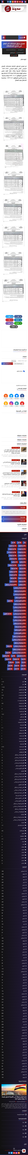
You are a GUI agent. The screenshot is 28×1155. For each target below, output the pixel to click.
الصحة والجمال (21, 656)
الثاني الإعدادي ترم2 (19, 627)
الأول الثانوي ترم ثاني (19, 601)
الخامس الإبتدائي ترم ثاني (18, 640)
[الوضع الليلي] (24, 1151)
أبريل (13, 882)
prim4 (23, 669)
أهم (13, 656)
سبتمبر (13, 902)
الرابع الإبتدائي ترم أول (19, 643)
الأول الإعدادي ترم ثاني (19, 594)
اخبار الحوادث (21, 552)
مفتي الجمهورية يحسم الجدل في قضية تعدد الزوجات (11, 463)
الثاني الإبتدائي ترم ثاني (19, 620)
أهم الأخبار (5, 656)
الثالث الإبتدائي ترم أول (19, 604)
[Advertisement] (14, 25)
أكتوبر (13, 899)
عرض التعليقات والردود (7, 363)
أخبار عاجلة (21, 575)
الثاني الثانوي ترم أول (19, 630)
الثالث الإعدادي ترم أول (19, 611)
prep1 (23, 666)
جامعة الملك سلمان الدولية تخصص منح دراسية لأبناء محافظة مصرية (11, 474)
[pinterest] (20, 2)
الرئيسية (21, 38)
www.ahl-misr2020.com (21, 1101)
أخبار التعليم (12, 52)
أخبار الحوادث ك (11, 552)
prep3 (9, 666)
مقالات (10, 662)
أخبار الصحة (21, 559)
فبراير (13, 888)
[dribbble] (15, 2)
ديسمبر (13, 893)
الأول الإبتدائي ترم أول (10, 585)
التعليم (9, 601)
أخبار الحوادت (21, 549)
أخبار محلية (21, 581)
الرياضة (8, 646)
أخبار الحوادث (11, 549)
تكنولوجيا (16, 659)
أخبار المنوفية (12, 565)
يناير (13, 891)
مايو (13, 880)
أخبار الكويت (21, 565)
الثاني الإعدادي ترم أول (19, 623)
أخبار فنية (13, 578)
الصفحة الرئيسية (20, 52)
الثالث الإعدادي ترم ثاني (19, 614)
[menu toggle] (25, 2)
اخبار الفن (14, 562)
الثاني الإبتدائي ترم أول (19, 617)
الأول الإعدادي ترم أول (19, 591)
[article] (14, 335)
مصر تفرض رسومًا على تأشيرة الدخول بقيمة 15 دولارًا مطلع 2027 (14, 1098)
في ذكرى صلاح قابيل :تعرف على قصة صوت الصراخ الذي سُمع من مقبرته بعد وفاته (12, 451)
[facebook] (8, 2)
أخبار (19, 543)
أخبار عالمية (12, 575)
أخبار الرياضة (21, 555)
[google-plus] (18, 2)
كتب (17, 662)
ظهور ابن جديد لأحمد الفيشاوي (12, 483)
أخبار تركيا (22, 568)
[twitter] (10, 2)
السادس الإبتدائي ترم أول (18, 649)
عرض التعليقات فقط (18, 363)
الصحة (7, 653)
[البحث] (2, 2)
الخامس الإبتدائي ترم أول (18, 636)
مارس (13, 885)
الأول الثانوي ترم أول (19, 598)
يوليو (13, 874)
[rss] (13, 2)
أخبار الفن (22, 562)
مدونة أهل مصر (8, 1150)
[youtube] (14, 1153)
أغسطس (13, 871)
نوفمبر (13, 896)
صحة (23, 662)
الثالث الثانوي (7, 614)
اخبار (13, 543)
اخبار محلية (12, 581)
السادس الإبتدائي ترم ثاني (18, 653)
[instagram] (22, 2)
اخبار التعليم (12, 546)
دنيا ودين (8, 659)
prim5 (16, 669)
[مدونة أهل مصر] (14, 8)
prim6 (9, 669)
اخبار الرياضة (12, 555)
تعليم (23, 659)
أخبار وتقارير (21, 585)
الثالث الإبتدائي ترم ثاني (19, 607)
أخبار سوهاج (13, 572)
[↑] (14, 1148)
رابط (23, 1122)
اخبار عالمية (21, 578)
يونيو (13, 877)
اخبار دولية (22, 572)
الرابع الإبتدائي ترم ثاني (19, 646)
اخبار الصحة (12, 559)
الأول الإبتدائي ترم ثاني (19, 588)
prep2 (16, 666)
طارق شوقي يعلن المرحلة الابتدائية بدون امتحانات (11, 495)
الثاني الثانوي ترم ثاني (19, 633)
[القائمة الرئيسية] (3, 37)
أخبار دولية (13, 568)
